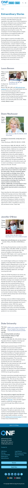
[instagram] (18, 474)
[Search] (23, 3)
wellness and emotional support (13, 417)
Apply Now (14, 467)
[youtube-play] (15, 474)
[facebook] (6, 474)
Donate (11, 3)
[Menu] (25, 3)
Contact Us (4, 447)
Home (2, 9)
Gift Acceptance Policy (20, 453)
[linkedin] (12, 474)
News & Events (5, 458)
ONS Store (4, 451)
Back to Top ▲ (14, 425)
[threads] (21, 474)
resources (10, 399)
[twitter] (9, 474)
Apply (17, 3)
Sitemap (3, 453)
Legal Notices (18, 451)
